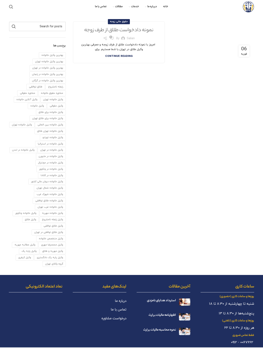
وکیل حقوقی (56, 106)
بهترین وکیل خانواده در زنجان (47, 74)
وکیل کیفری (24, 257)
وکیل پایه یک (29, 251)
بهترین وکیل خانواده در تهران (47, 68)
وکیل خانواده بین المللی (50, 124)
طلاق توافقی (35, 86)
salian (131, 38)
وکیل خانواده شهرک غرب (50, 194)
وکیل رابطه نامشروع (52, 219)
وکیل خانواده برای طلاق (51, 112)
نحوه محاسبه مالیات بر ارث (159, 330)
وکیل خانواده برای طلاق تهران (47, 118)
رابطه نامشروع (55, 86)
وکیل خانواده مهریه (52, 213)
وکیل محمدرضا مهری (52, 244)
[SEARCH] (13, 26)
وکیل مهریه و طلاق (52, 251)
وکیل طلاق (30, 219)
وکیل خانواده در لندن (23, 150)
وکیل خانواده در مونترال (50, 162)
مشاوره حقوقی (27, 93)
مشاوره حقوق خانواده (52, 93)
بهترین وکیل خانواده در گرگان (47, 80)
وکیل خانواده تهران (22, 124)
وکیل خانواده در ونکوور (51, 169)
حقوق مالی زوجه (119, 21)
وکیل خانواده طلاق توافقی (49, 200)
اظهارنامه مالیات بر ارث (162, 315)
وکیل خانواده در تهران (51, 150)
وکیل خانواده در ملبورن (51, 156)
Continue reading (119, 56)
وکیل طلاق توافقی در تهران (48, 232)
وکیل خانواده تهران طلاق (50, 131)
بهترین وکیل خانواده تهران (49, 61)
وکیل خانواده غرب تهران (50, 207)
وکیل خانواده (37, 106)
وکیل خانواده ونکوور (25, 213)
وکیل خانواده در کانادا (52, 175)
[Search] (11, 7)
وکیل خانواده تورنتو (53, 137)
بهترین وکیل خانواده (52, 55)
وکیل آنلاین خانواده (26, 99)
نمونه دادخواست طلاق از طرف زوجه (118, 30)
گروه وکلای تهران (54, 264)
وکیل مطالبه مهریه (25, 244)
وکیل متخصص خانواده (51, 238)
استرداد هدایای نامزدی (161, 300)
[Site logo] (248, 6)
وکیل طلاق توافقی (53, 226)
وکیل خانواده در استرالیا (50, 143)
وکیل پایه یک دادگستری (50, 257)
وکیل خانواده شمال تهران (50, 188)
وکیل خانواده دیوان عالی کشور (47, 181)
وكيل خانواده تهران (53, 99)
